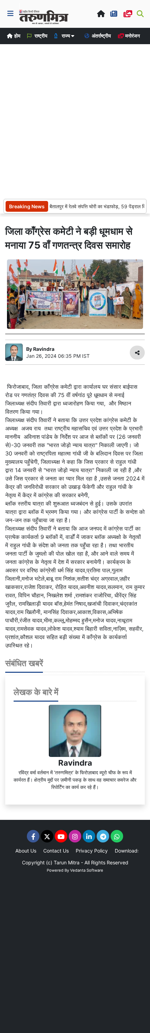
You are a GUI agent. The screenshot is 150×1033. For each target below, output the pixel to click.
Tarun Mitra (67, 862)
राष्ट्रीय (40, 36)
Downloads (127, 851)
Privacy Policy (92, 851)
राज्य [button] (66, 36)
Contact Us (56, 851)
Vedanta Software (86, 870)
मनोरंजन (132, 36)
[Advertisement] (75, 120)
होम (16, 36)
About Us (25, 851)
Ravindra (75, 762)
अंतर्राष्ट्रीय (101, 36)
